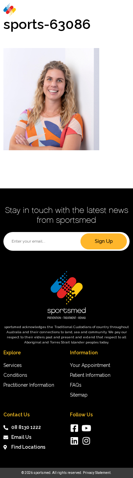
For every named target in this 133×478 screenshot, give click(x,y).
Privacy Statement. (97, 473)
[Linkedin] (74, 440)
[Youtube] (86, 428)
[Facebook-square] (74, 428)
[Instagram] (86, 440)
